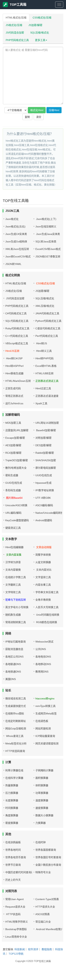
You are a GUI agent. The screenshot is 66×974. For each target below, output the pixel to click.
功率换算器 (41, 792)
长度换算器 (11, 800)
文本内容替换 (13, 569)
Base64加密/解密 (45, 430)
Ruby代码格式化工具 (17, 328)
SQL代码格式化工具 (16, 320)
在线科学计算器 (14, 777)
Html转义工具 (43, 350)
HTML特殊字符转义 (16, 921)
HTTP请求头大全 (45, 906)
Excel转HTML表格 (45, 365)
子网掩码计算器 (44, 770)
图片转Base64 (14, 497)
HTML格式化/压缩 (16, 17)
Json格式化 (12, 219)
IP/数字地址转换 (44, 490)
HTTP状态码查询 (15, 751)
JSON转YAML (13, 264)
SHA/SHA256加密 (45, 460)
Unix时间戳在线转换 (47, 614)
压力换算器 (11, 792)
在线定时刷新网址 (15, 721)
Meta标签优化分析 (16, 743)
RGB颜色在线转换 (46, 622)
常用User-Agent (14, 899)
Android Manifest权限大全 (50, 929)
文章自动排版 (43, 547)
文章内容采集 (13, 554)
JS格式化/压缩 (14, 25)
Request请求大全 (15, 906)
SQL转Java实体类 (45, 241)
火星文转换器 (43, 562)
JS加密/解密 (35, 25)
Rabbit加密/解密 (44, 452)
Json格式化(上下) (45, 219)
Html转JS (41, 343)
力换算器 (40, 822)
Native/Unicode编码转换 (49, 512)
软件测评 (33, 949)
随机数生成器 (13, 614)
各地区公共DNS (14, 656)
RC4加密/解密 (13, 452)
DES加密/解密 (43, 445)
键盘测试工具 (13, 527)
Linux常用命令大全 (16, 936)
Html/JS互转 (12, 350)
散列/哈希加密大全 (16, 467)
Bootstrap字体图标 (16, 929)
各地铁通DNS (13, 671)
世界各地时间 (13, 849)
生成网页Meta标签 (46, 713)
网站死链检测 (43, 728)
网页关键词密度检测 (46, 743)
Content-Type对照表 (47, 899)
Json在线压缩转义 (45, 226)
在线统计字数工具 (15, 577)
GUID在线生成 (13, 482)
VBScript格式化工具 (16, 343)
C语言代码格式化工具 (47, 328)
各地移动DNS (43, 664)
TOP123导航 (16, 953)
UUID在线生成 (43, 475)
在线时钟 (40, 842)
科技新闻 (19, 949)
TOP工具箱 (18, 4)
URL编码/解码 (13, 512)
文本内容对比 (43, 569)
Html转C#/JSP (14, 358)
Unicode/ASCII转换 (16, 505)
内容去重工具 (43, 584)
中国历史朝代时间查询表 (19, 872)
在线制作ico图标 (14, 713)
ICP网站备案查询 (45, 736)
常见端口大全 (43, 921)
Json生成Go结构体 (16, 241)
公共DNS (40, 649)
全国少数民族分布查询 (48, 864)
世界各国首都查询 (45, 849)
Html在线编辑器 (14, 547)
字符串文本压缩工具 (46, 592)
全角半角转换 (43, 599)
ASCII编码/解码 (44, 505)
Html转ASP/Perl (14, 365)
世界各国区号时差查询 (48, 857)
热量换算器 (11, 785)
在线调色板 (41, 721)
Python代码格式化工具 (48, 320)
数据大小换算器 (44, 815)
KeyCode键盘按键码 (17, 520)
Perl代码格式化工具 (46, 335)
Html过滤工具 (43, 388)
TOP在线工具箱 (42, 961)
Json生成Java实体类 (47, 234)
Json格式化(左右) (15, 226)
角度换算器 (11, 815)
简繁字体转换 (43, 554)
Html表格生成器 (14, 373)
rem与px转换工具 (45, 706)
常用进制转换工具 (15, 622)
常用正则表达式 (14, 395)
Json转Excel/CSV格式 (18, 256)
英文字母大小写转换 (16, 607)
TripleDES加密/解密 (16, 460)
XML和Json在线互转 (17, 249)
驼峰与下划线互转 (15, 599)
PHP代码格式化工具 (17, 40)
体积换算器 (41, 785)
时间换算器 (11, 807)
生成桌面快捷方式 (15, 706)
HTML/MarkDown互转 (18, 380)
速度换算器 (41, 807)
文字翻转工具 (13, 584)
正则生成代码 (13, 388)
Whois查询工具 (14, 736)
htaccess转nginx (44, 698)
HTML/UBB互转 (44, 373)
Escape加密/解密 (15, 437)
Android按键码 (43, 520)
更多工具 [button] (40, 40)
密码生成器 (11, 475)
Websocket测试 (44, 641)
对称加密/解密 (43, 437)
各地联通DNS (13, 664)
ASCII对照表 (42, 914)
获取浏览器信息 (14, 649)
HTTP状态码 (13, 914)
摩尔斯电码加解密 (45, 467)
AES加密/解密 (13, 445)
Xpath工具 (41, 403)
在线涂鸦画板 (13, 842)
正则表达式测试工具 (46, 380)
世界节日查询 (13, 864)
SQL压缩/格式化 (39, 32)
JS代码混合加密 (15, 32)
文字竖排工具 (43, 577)
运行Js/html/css (14, 403)
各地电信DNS (43, 656)
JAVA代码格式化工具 (47, 313)
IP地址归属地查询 (15, 641)
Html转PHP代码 (44, 358)
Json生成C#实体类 (16, 234)
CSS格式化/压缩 (42, 17)
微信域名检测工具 (15, 698)
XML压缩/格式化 (44, 305)
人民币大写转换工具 (46, 607)
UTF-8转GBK (43, 497)
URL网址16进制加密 (47, 422)
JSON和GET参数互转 (47, 256)
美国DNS (10, 679)
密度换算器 (11, 822)
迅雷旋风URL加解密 (16, 430)
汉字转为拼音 (13, 562)
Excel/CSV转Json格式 (48, 249)
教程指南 (47, 949)
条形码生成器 (13, 490)
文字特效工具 (13, 592)
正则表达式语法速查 (46, 395)
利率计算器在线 (14, 770)
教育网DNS (41, 671)
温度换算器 (41, 800)
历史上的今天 (13, 879)
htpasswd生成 (43, 482)
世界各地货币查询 (15, 857)
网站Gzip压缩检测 (15, 728)
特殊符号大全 (43, 872)
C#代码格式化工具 (16, 313)
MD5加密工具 (13, 422)
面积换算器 (41, 777)
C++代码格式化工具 (16, 335)
